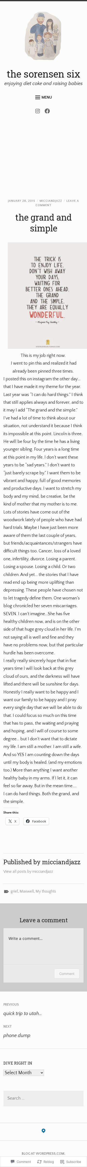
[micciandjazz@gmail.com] (43, 1132)
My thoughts (46, 891)
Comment (66, 974)
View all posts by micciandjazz (28, 871)
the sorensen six (43, 73)
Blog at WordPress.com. (43, 1154)
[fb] (48, 112)
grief (14, 891)
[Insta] (39, 112)
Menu (47, 97)
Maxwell (27, 891)
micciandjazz (51, 200)
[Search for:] (43, 1099)
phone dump (16, 1031)
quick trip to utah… (22, 1009)
